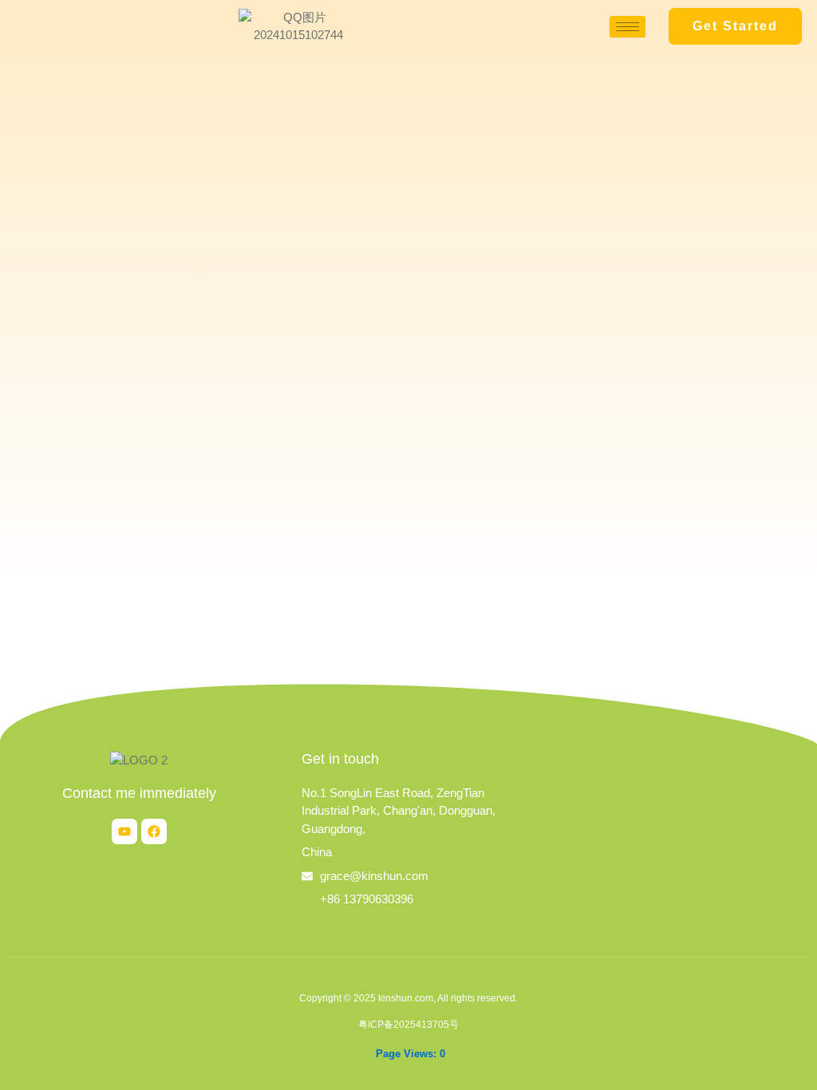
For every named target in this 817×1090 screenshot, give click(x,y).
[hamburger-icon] (627, 27)
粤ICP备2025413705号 (408, 1024)
